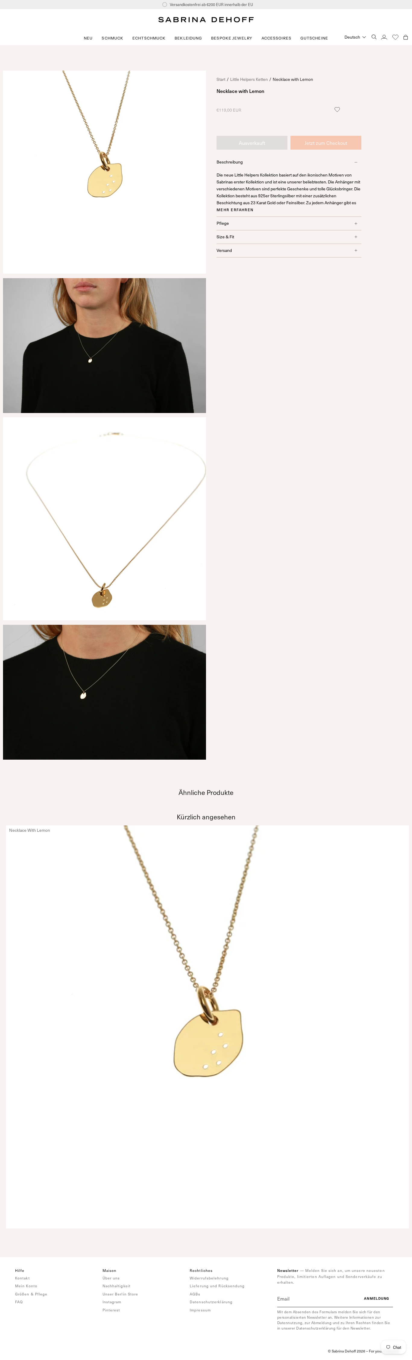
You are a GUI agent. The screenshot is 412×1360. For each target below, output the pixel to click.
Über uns (111, 1278)
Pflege (223, 223)
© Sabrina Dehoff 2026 (346, 1351)
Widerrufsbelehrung (209, 1278)
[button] (112, 38)
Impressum (200, 1310)
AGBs (195, 1294)
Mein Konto (26, 1286)
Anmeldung (376, 1298)
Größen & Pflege (31, 1294)
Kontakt (22, 1278)
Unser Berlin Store (120, 1294)
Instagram (112, 1301)
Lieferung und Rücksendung (217, 1286)
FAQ (19, 1301)
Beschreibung (230, 162)
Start (221, 79)
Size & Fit (225, 237)
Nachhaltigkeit (117, 1286)
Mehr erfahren (235, 209)
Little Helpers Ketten (249, 79)
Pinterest (111, 1310)
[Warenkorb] (405, 37)
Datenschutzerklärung (211, 1301)
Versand (224, 250)
